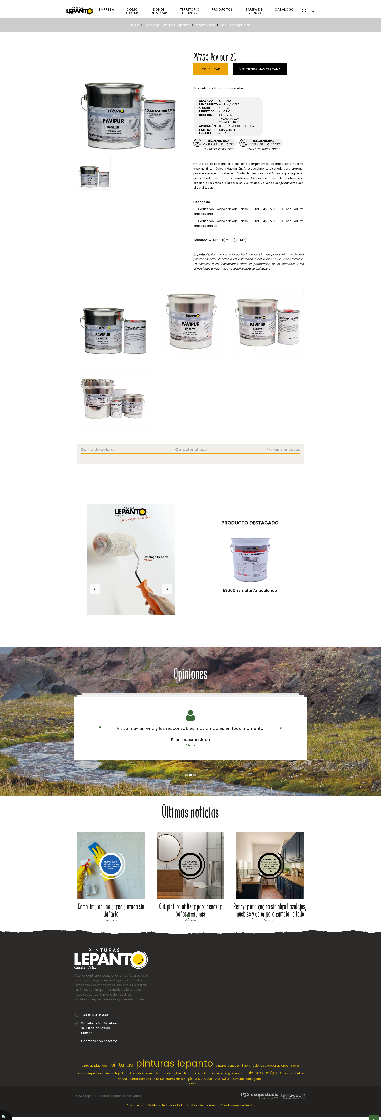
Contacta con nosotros (99, 1041)
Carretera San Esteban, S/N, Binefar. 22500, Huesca (99, 1028)
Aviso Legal (134, 1105)
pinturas (121, 1065)
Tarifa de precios (253, 11)
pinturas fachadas (228, 1065)
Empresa (106, 9)
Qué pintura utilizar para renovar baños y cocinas (190, 910)
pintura (122, 1079)
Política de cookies (201, 1105)
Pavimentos (205, 25)
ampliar (191, 1083)
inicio (135, 25)
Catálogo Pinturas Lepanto (167, 25)
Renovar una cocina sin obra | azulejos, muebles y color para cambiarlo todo (270, 910)
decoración (163, 1073)
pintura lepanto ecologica (191, 1073)
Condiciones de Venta (237, 1105)
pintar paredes (140, 1079)
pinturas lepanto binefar (209, 1078)
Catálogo (284, 9)
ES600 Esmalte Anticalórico (250, 590)
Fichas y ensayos (283, 450)
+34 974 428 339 (94, 1015)
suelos (295, 1065)
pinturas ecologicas (247, 1079)
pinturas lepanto (174, 1063)
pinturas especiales (90, 1073)
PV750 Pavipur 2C (235, 25)
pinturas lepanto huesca (169, 1079)
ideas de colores (141, 1073)
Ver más (111, 920)
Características (191, 450)
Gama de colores (98, 450)
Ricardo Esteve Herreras (190, 739)
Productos (222, 9)
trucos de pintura (116, 1073)
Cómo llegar (132, 11)
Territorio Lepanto (190, 11)
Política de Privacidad (165, 1105)
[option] (128, 102)
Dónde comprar (158, 11)
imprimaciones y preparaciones (265, 1066)
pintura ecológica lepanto (228, 1073)
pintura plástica (294, 1073)
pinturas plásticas (95, 1066)
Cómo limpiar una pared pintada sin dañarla (111, 910)
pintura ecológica (264, 1073)
